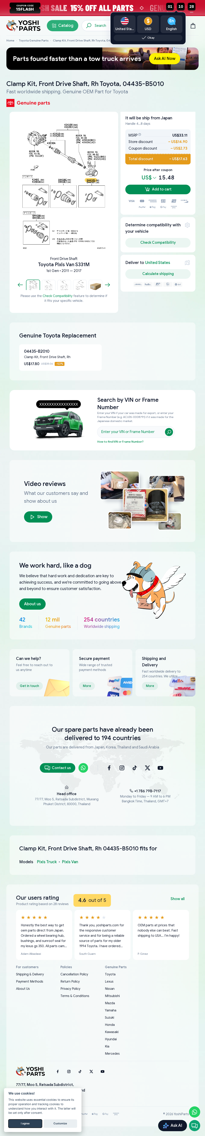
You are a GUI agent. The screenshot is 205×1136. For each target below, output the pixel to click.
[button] (33, 285)
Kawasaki (112, 1032)
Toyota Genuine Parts (33, 40)
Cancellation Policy (74, 974)
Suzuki (109, 1018)
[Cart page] (193, 25)
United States (157, 262)
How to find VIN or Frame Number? (120, 441)
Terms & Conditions (74, 996)
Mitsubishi (112, 996)
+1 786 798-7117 (147, 791)
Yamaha (110, 1010)
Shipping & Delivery (30, 974)
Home (10, 40)
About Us (23, 989)
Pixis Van (70, 861)
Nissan (110, 989)
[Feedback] (194, 1125)
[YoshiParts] (30, 1071)
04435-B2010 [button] (36, 351)
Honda (110, 1025)
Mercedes (112, 1054)
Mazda (110, 1003)
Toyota (110, 974)
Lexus (109, 982)
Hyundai (111, 1039)
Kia (107, 1046)
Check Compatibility (57, 296)
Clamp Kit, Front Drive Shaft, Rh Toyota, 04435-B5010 (89, 40)
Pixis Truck (47, 861)
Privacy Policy (70, 989)
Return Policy (70, 982)
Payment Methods (29, 982)
